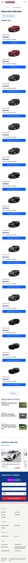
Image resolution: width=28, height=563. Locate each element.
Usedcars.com (4, 536)
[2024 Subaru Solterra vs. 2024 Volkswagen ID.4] (23, 427)
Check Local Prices (14, 498)
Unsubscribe (18, 550)
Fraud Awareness (5, 550)
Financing (3, 517)
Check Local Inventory (13, 91)
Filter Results (9, 16)
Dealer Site (17, 525)
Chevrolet (8, 7)
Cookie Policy (4, 547)
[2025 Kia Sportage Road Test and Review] (23, 416)
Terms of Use (4, 544)
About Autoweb (5, 525)
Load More (13, 393)
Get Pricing (13, 42)
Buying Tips (17, 514)
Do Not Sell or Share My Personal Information (20, 547)
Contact (3, 528)
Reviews (3, 514)
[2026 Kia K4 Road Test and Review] (23, 405)
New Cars (10, 480)
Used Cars (17, 480)
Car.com (17, 536)
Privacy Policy (18, 544)
